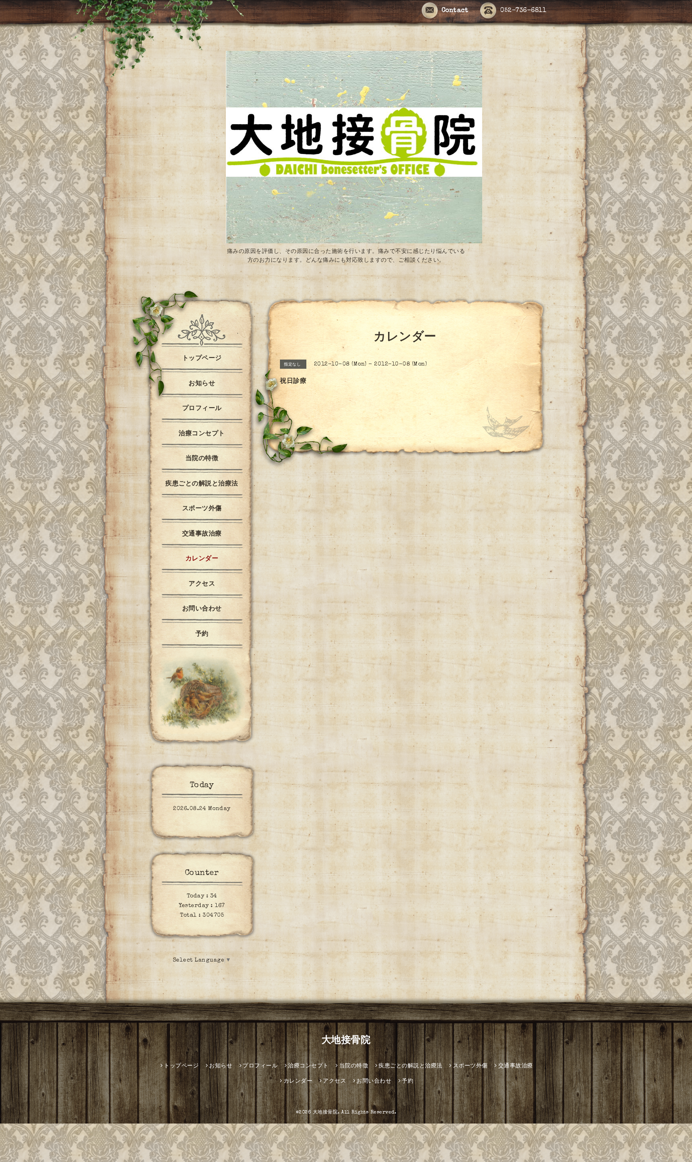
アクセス (202, 584)
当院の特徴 (202, 459)
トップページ (202, 359)
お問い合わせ (202, 609)
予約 (202, 634)
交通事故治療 (202, 534)
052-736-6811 (523, 11)
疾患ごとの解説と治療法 (201, 484)
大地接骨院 (346, 1041)
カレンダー (202, 559)
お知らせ (202, 384)
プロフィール (202, 409)
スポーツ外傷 (202, 509)
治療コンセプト (202, 434)
